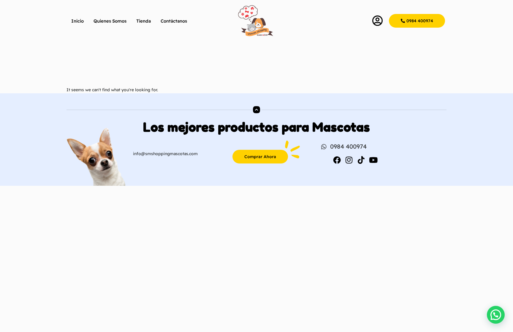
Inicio (77, 21)
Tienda (143, 21)
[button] (496, 315)
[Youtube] (373, 160)
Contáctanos (174, 21)
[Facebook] (337, 160)
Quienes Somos (110, 21)
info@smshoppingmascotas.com (165, 153)
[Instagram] (349, 160)
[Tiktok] (361, 160)
